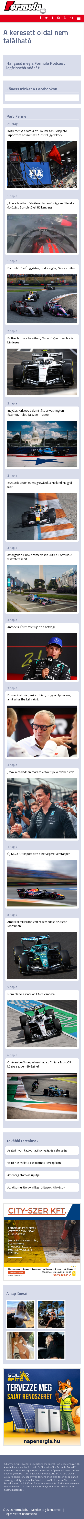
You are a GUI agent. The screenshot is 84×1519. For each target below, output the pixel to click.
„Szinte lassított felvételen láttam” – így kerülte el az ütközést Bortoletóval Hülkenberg (41, 205)
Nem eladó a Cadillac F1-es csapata (31, 994)
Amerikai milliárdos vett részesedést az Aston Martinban (37, 924)
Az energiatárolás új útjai (23, 1175)
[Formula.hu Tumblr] (52, 18)
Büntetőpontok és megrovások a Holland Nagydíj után (40, 485)
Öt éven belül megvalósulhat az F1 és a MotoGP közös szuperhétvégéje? (39, 1064)
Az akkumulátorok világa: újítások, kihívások (36, 1187)
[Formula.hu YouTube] (65, 18)
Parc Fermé (16, 116)
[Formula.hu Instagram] (58, 18)
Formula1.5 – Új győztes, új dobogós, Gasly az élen (41, 268)
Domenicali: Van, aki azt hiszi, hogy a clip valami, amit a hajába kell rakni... (39, 697)
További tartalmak (22, 1141)
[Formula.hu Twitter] (46, 18)
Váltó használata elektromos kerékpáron (34, 1163)
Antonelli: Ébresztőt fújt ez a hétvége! (31, 627)
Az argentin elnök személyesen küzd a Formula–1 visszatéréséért (40, 557)
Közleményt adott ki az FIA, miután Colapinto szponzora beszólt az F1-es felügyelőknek (37, 133)
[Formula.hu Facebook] (40, 18)
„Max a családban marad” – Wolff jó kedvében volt (40, 772)
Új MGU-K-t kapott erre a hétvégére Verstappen (38, 854)
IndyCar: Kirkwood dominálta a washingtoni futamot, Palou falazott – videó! (35, 413)
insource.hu (29, 1514)
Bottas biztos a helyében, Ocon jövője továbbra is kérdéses (40, 340)
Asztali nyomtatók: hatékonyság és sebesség (37, 1150)
